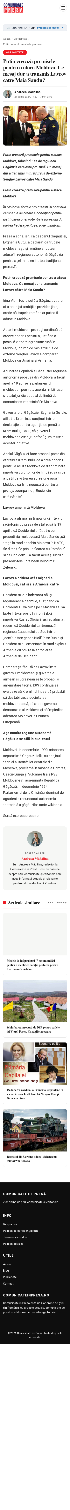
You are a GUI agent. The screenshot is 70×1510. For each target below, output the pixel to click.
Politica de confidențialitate (20, 1231)
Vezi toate (56, 902)
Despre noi (10, 1224)
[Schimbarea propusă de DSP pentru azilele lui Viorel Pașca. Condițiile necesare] (35, 1001)
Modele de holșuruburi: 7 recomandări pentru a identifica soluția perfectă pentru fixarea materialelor (32, 964)
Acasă (6, 38)
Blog (6, 1270)
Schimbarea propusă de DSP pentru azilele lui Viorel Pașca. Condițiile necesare (33, 1029)
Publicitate (10, 1277)
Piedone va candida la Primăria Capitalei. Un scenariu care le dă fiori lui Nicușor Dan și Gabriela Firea (35, 1094)
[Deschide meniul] (63, 8)
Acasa (7, 1264)
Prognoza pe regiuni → (50, 28)
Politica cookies (13, 1244)
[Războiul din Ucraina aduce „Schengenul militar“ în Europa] (35, 1130)
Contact (8, 1283)
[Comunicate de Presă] (13, 8)
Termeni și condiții (15, 1237)
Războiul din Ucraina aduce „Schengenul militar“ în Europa (32, 1158)
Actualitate (20, 38)
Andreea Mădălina (27, 92)
